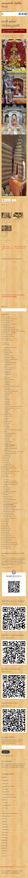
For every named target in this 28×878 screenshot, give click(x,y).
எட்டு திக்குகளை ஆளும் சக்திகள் (10, 484)
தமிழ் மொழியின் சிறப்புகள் (8, 537)
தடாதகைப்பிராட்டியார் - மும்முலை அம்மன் (13, 406)
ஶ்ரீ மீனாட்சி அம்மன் (8, 352)
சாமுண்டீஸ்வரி (7, 374)
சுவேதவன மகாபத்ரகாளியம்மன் (11, 359)
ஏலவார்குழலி (7, 387)
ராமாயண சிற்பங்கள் (7, 320)
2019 (5, 850)
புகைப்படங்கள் (6, 539)
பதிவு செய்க (5, 752)
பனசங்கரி (5, 486)
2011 (4, 853)
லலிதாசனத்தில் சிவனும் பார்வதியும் (11, 386)
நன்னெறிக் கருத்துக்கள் (8, 467)
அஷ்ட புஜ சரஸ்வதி (8, 367)
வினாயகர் (6, 457)
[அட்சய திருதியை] (7, 228)
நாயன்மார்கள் (6, 534)
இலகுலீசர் (4, 799)
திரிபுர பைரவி (7, 423)
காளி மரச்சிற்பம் (7, 381)
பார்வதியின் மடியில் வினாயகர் (10, 448)
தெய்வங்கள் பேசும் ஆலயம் (9, 508)
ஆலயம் (4, 469)
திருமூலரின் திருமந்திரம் (6, 671)
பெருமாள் (6, 455)
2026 (5, 777)
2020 (5, 848)
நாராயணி (6, 424)
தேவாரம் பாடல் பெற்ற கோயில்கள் (10, 471)
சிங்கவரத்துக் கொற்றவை (9, 357)
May (5, 821)
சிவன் (5, 342)
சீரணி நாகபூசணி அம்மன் (8, 511)
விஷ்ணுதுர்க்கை (7, 372)
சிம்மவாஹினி (7, 377)
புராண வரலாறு (6, 535)
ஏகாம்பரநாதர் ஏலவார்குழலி (10, 362)
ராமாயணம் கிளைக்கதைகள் (9, 318)
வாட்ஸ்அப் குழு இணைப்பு (7, 567)
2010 (4, 856)
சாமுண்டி (6, 411)
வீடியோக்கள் (5, 546)
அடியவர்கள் (6, 464)
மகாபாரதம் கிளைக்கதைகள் (9, 324)
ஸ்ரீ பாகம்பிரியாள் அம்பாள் (9, 433)
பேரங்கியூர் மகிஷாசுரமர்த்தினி (10, 347)
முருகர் (5, 458)
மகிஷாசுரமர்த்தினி (8, 364)
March (5, 827)
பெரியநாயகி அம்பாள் (8, 379)
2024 (5, 837)
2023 (5, 840)
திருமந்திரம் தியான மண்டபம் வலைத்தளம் (10, 603)
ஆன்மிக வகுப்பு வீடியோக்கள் (9, 542)
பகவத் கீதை (5, 548)
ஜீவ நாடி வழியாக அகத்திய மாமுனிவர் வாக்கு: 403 (8, 248)
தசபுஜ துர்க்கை (7, 371)
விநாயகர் (5, 521)
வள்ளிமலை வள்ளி (8, 421)
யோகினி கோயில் (7, 501)
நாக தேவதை (7, 428)
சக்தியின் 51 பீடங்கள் (7, 336)
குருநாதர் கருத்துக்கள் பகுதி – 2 (10, 329)
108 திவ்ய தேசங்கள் (7, 473)
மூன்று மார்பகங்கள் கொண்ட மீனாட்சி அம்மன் (14, 451)
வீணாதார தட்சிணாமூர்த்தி (7, 794)
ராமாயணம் (5, 317)
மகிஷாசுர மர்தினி (8, 414)
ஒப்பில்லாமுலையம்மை (8, 496)
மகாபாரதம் (5, 322)
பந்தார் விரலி (4, 802)
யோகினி (6, 418)
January (5, 832)
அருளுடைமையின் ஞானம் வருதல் (9, 797)
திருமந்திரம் (5, 326)
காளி (5, 376)
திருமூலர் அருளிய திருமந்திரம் (8, 637)
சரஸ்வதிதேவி (7, 382)
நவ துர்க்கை (6, 494)
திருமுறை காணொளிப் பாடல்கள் (9, 544)
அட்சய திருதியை (5, 232)
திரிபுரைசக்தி (7, 349)
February (6, 829)
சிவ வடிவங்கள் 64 (7, 334)
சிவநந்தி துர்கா (7, 409)
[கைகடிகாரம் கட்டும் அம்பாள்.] (7, 215)
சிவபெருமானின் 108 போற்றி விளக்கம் (10, 813)
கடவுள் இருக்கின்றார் (6, 805)
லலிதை (6, 419)
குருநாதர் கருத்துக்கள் (7, 327)
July (5, 818)
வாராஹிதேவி (7, 384)
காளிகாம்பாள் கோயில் (8, 513)
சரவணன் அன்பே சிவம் (12, 4)
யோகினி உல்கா (7, 399)
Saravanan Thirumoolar (12, 30)
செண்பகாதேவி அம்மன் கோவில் (10, 503)
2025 (5, 835)
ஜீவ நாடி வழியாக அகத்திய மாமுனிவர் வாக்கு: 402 (20, 247)
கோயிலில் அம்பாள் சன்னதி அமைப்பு (11, 482)
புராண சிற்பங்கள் (6, 340)
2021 (5, 845)
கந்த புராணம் (6, 528)
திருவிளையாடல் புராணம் (8, 333)
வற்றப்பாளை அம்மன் (7, 516)
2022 (5, 843)
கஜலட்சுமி (6, 366)
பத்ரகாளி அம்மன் (17, 219)
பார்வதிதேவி (7, 354)
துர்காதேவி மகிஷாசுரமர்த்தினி (9, 506)
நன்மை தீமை (5, 808)
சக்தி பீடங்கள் (6, 338)
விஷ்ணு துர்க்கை (7, 404)
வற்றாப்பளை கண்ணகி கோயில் (9, 481)
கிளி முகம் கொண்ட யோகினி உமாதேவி (12, 429)
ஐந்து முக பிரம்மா (5, 791)
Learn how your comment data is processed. (13, 295)
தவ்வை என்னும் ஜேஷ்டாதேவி (9, 499)
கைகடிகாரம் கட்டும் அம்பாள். (10, 453)
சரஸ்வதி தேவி (7, 361)
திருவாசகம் (5, 526)
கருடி (3, 810)
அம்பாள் (7, 31)
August (5, 780)
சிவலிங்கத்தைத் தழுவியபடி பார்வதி (11, 408)
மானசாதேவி (7, 401)
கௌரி (5, 396)
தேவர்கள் (6, 462)
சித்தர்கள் (5, 532)
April (5, 824)
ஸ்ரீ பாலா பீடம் (6, 479)
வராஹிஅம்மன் (7, 443)
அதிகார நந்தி (5, 783)
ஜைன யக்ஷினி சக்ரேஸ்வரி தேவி (11, 391)
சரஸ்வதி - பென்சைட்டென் (8, 493)
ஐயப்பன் (5, 460)
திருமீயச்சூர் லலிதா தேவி (8, 514)
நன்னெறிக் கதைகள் (7, 466)
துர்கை (5, 431)
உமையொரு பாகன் (8, 416)
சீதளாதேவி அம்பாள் (7, 498)
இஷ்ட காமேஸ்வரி (7, 488)
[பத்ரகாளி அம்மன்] (18, 215)
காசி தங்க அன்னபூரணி (9, 445)
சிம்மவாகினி (7, 394)
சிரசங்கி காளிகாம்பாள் (9, 356)
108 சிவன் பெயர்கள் (6, 816)
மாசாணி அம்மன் (6, 489)
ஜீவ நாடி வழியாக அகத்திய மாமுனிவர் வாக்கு (12, 331)
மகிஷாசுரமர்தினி (7, 389)
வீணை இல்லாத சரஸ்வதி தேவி (9, 491)
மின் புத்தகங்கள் (6, 541)
